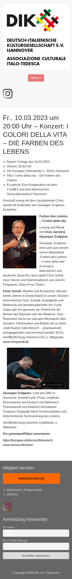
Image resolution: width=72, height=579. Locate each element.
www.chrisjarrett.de (16, 341)
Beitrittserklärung (31, 478)
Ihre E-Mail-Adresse (15, 540)
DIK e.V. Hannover (47, 572)
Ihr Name (8, 527)
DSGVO (12, 494)
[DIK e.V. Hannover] (36, 68)
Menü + (36, 77)
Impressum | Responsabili (24, 489)
